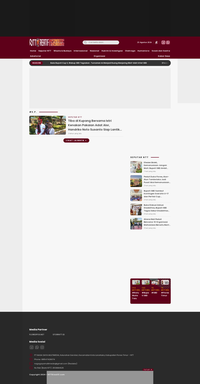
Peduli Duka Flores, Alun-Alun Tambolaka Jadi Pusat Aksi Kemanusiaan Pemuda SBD (156, 181)
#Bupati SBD (145, 294)
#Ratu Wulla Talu (135, 295)
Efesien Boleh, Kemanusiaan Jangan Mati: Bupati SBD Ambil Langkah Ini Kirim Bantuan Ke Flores (155, 168)
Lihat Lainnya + (76, 140)
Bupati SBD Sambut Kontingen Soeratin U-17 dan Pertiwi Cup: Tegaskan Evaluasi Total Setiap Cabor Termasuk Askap (156, 198)
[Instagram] (42, 347)
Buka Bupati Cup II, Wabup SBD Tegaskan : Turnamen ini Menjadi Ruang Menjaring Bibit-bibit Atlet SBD (90, 63)
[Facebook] (31, 347)
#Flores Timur (165, 294)
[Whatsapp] (37, 347)
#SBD (154, 292)
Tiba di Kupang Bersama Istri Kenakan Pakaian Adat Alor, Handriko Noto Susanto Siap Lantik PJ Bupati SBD (94, 127)
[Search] (85, 42)
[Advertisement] (100, 18)
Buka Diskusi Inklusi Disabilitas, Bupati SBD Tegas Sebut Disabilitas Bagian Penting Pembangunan (156, 211)
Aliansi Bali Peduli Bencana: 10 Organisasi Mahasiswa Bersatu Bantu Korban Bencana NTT (157, 223)
